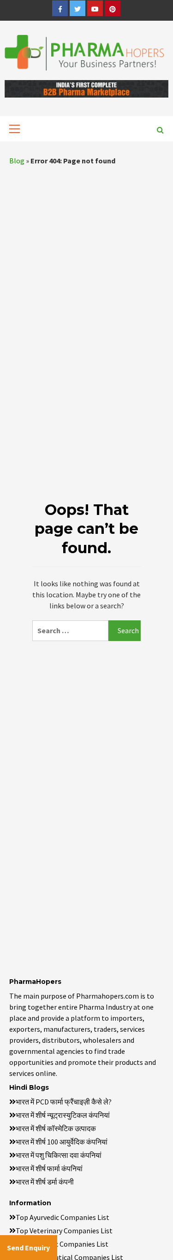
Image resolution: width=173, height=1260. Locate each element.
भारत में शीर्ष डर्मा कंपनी (45, 1181)
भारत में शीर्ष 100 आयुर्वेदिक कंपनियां (61, 1141)
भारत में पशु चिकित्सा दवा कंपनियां (58, 1155)
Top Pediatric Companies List (62, 1243)
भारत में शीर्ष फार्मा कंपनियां (49, 1168)
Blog (16, 160)
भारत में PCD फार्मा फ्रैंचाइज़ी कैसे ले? (64, 1101)
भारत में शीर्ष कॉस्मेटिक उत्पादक (56, 1128)
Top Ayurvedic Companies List (62, 1217)
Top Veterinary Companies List (64, 1230)
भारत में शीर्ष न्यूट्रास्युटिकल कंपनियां (63, 1115)
